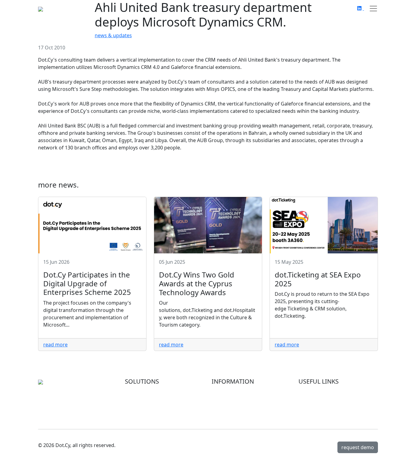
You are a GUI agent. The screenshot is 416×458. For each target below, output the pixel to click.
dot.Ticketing (140, 406)
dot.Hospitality (142, 398)
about (218, 391)
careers (220, 406)
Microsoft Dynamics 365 (153, 391)
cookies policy (314, 406)
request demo (357, 447)
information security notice (329, 391)
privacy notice (314, 398)
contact (220, 413)
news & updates (113, 35)
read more (55, 344)
